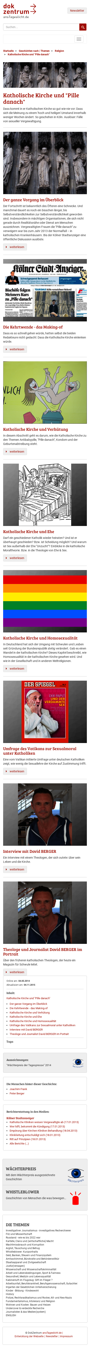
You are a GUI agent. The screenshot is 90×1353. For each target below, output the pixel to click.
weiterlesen (17, 247)
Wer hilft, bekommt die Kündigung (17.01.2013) (37, 1126)
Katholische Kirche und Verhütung (30, 1012)
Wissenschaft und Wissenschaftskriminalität (31, 1269)
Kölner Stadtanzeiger (20, 1118)
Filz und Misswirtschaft (19, 1234)
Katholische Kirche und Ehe (26, 1016)
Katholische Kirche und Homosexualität (33, 1021)
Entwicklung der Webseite (29, 1336)
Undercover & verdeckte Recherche (25, 1308)
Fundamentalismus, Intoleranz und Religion (30, 1301)
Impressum (66, 1336)
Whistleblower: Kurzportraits (22, 1251)
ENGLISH (11, 1315)
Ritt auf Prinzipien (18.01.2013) (28, 1139)
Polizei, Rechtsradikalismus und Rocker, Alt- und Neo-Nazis (39, 1297)
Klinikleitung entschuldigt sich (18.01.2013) (35, 1135)
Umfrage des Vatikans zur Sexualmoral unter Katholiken (42, 1025)
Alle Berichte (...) (19, 1143)
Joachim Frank (18, 1089)
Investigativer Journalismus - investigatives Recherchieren (38, 1230)
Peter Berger (17, 1093)
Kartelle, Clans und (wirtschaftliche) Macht (30, 1241)
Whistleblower (22, 1191)
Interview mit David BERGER (26, 1029)
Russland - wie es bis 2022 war (23, 1237)
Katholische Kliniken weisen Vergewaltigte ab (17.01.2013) (44, 1122)
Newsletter (77, 10)
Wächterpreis (21, 1168)
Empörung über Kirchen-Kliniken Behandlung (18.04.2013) (43, 1130)
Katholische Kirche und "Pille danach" (28, 998)
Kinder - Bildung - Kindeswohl (22, 1290)
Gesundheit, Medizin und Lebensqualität (28, 1276)
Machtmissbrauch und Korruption (25, 1244)
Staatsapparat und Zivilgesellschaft (26, 1262)
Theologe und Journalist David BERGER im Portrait (39, 1034)
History (10, 1294)
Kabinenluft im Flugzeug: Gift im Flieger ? (29, 1280)
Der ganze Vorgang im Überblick (28, 1003)
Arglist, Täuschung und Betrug (23, 1248)
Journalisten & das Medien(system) (26, 1311)
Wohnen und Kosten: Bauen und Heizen (28, 1304)
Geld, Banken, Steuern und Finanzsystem (28, 1255)
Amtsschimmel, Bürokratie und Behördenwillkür (32, 1258)
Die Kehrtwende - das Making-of (29, 1008)
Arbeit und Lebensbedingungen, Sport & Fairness (33, 1273)
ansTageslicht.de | (52, 1332)
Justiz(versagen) (15, 1265)
